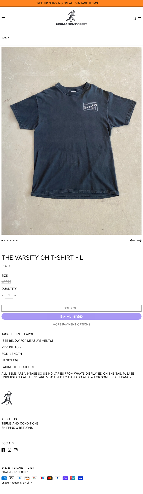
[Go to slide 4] (11, 240)
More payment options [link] (71, 324)
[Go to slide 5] (14, 240)
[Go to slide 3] (8, 240)
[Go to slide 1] (2, 240)
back (5, 38)
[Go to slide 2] (5, 240)
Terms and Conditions (20, 423)
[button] (134, 18)
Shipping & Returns (17, 428)
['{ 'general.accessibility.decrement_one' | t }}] (2, 295)
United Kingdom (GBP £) (15, 482)
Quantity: (9, 289)
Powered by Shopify (14, 472)
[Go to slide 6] (17, 240)
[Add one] (15, 295)
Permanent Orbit (23, 467)
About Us (9, 419)
